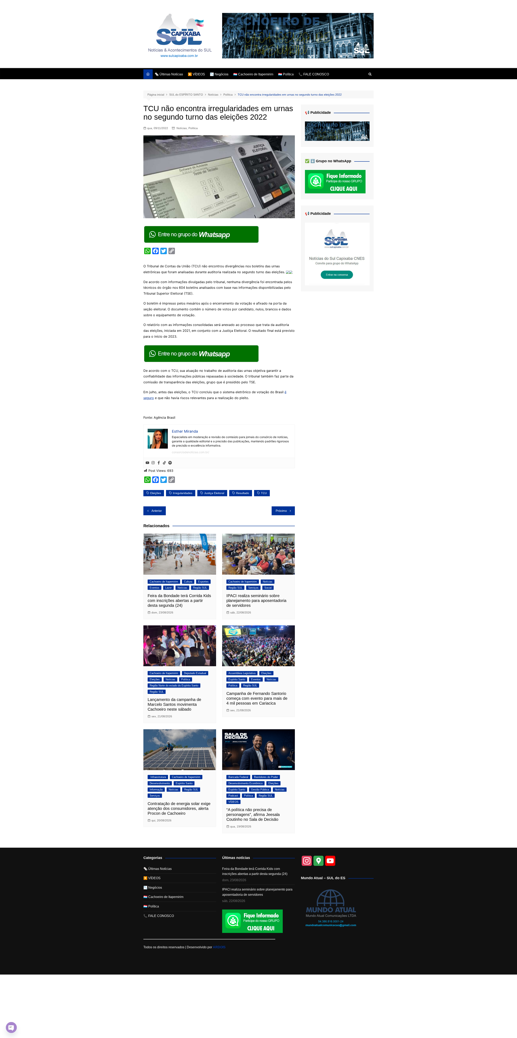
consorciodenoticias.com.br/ (190, 452)
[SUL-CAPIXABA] (337, 253)
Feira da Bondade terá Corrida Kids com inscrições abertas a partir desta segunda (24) (179, 600)
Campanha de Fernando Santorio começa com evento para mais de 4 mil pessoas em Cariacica (256, 698)
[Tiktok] (164, 463)
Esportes (203, 581)
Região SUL (200, 587)
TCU (264, 493)
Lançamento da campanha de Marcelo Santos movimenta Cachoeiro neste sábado (174, 704)
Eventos (154, 587)
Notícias (182, 128)
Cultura (188, 581)
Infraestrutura (158, 777)
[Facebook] (159, 463)
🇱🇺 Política (286, 74)
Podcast (233, 795)
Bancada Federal (238, 777)
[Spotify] (170, 463)
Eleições (155, 679)
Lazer (168, 587)
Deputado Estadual (195, 673)
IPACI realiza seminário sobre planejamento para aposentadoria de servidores (256, 600)
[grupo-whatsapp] (201, 234)
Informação (156, 789)
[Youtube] (147, 463)
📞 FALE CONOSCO (313, 74)
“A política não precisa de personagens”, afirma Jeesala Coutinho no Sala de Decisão (253, 814)
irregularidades (182, 493)
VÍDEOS (233, 801)
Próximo (281, 510)
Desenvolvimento (160, 783)
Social (268, 587)
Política (193, 128)
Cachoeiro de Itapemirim (164, 581)
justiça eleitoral (214, 493)
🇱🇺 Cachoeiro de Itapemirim (253, 74)
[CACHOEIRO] (298, 35)
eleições (155, 493)
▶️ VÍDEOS (196, 74)
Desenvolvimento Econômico (245, 783)
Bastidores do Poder (266, 777)
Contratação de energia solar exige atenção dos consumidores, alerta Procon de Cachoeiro (179, 808)
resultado (242, 493)
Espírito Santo (236, 679)
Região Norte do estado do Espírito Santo (174, 685)
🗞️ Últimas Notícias (169, 74)
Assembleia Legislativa (241, 673)
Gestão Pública (260, 789)
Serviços (253, 587)
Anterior (156, 510)
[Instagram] (153, 463)
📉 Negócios (219, 74)
